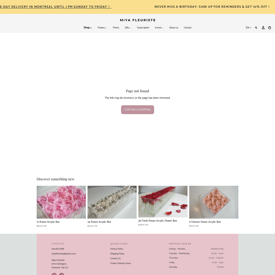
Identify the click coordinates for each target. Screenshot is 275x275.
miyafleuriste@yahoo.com (64, 254)
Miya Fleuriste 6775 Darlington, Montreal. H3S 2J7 (60, 263)
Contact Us (115, 258)
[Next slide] (132, 202)
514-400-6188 (58, 249)
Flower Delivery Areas (120, 263)
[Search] (256, 27)
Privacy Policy (116, 249)
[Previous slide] (92, 202)
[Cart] (269, 27)
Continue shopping (137, 109)
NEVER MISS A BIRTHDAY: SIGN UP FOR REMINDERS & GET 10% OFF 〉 (213, 6)
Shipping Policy (117, 254)
